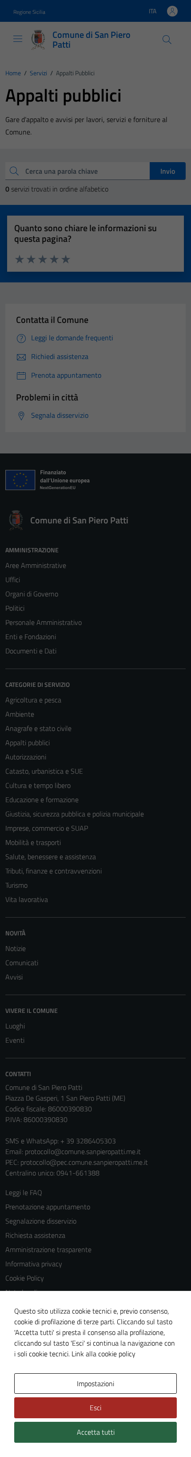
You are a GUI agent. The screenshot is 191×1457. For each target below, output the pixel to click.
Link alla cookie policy (103, 1353)
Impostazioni (95, 1383)
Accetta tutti (96, 1432)
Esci (95, 1407)
